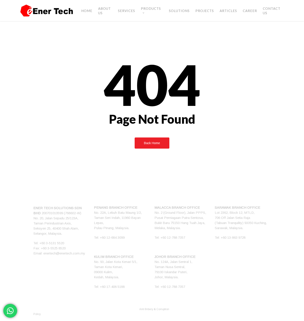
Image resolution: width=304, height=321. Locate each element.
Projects (204, 11)
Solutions (179, 11)
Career (250, 11)
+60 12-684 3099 (112, 237)
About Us (104, 10)
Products (151, 8)
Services (126, 11)
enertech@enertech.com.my (64, 253)
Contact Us (271, 10)
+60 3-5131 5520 (51, 243)
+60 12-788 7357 (172, 237)
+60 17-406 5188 (112, 287)
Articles (228, 11)
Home (86, 11)
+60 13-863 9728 (233, 237)
